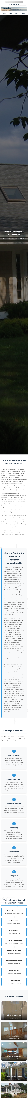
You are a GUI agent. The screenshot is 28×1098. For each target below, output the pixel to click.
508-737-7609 (14, 4)
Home (4, 13)
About (16, 13)
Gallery (10, 13)
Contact (23, 13)
